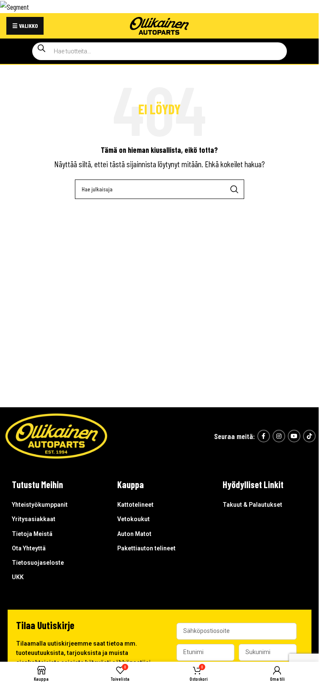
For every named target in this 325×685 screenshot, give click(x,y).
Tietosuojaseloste (38, 562)
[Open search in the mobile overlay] (159, 51)
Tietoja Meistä (32, 533)
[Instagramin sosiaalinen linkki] (279, 436)
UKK (18, 577)
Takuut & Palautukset (252, 504)
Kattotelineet (135, 504)
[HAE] (234, 189)
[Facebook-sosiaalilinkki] (263, 436)
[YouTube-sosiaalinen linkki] (294, 436)
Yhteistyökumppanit (40, 504)
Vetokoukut (133, 519)
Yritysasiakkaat (33, 519)
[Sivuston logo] (159, 24)
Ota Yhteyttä (29, 548)
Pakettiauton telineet (146, 548)
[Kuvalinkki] (56, 435)
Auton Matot (134, 533)
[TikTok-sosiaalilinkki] (309, 436)
